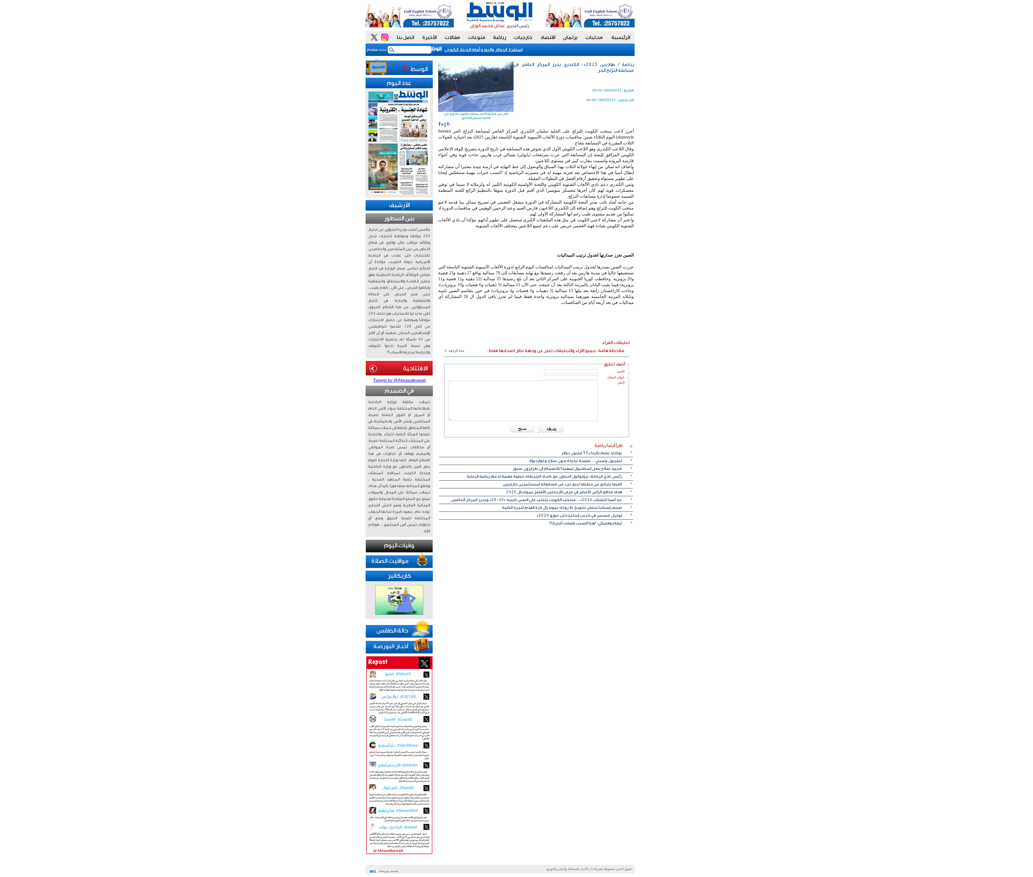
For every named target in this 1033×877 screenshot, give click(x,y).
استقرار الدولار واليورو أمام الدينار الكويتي (499, 49)
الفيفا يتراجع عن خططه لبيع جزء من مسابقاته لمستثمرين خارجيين (562, 484)
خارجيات (523, 37)
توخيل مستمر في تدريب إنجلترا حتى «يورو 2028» (579, 515)
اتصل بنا (405, 37)
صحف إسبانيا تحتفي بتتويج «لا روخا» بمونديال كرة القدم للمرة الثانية (562, 507)
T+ (440, 124)
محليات (594, 37)
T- (448, 124)
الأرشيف (399, 205)
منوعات (476, 37)
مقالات (452, 37)
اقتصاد (548, 37)
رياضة (499, 37)
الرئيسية (620, 37)
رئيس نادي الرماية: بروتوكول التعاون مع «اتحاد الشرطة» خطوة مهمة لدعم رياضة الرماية (544, 476)
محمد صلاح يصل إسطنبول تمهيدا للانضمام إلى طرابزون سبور (567, 468)
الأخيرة (429, 37)
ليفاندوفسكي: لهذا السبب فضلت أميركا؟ (585, 523)
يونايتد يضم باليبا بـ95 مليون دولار (591, 453)
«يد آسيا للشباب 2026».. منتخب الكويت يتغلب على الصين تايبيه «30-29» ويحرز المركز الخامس (536, 500)
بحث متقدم (376, 50)
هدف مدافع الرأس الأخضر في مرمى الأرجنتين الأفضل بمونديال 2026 (564, 492)
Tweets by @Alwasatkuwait (399, 380)
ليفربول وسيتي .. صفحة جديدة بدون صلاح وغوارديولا (575, 461)
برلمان (570, 37)
